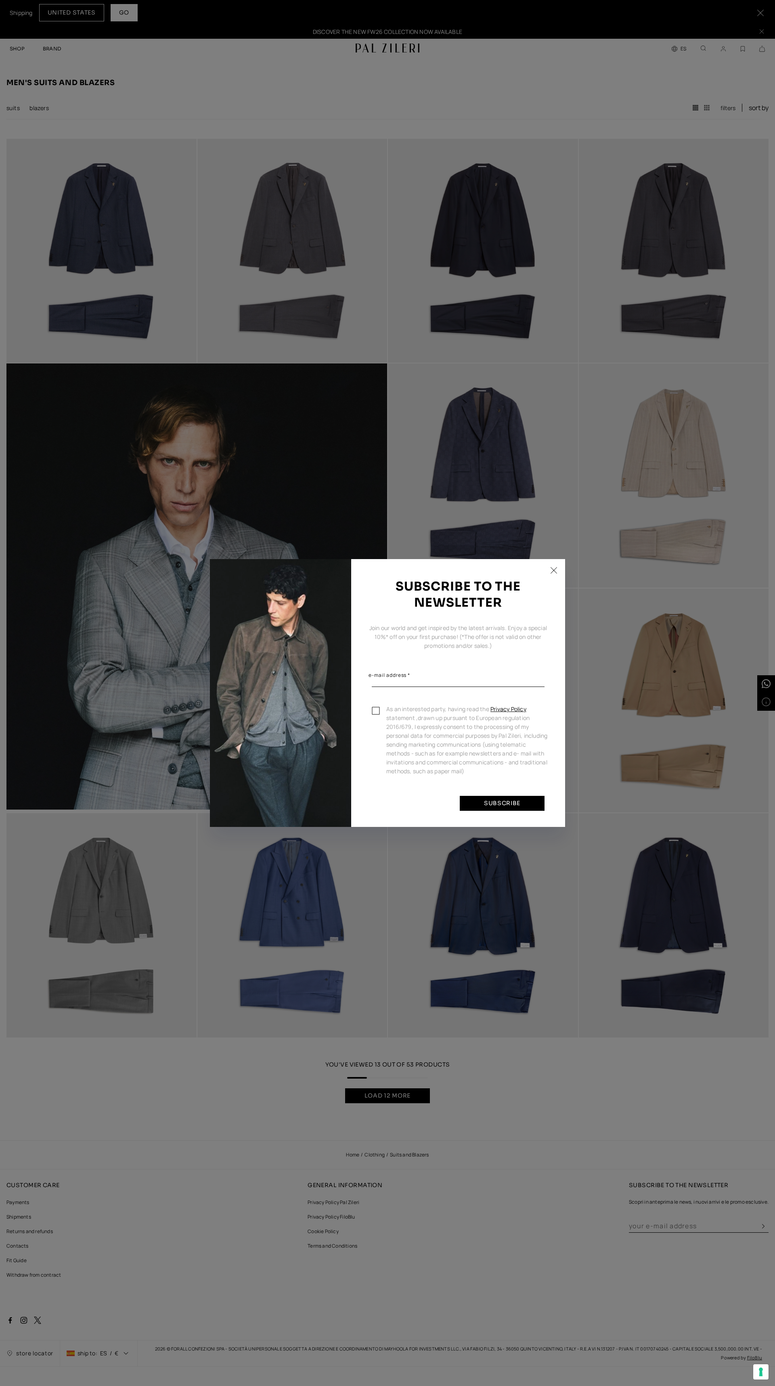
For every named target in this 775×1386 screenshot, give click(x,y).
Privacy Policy (508, 709)
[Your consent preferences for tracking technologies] (761, 1372)
